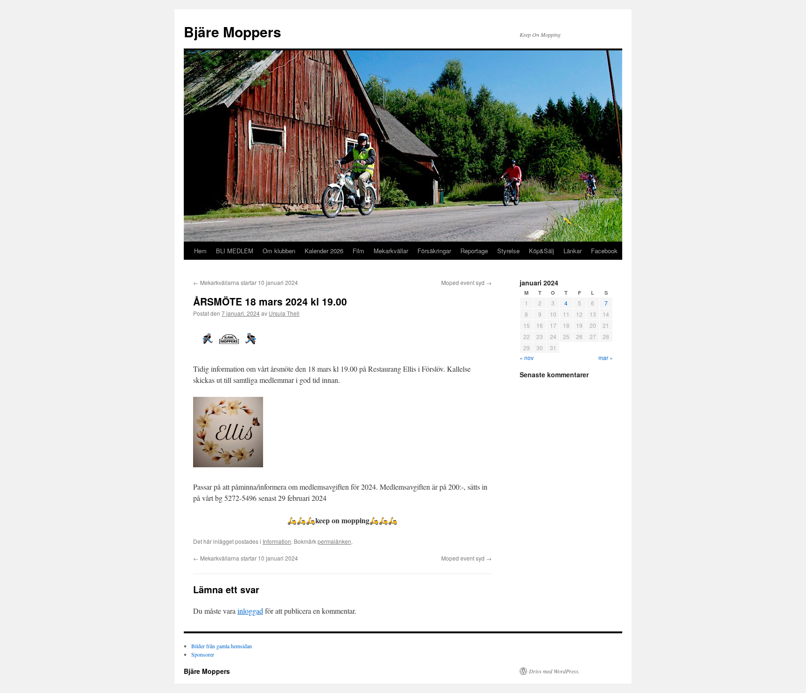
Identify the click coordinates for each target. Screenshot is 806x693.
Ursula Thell (284, 313)
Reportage (474, 250)
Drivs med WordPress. (554, 671)
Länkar (572, 250)
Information (277, 541)
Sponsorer (202, 654)
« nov (527, 357)
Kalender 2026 (324, 250)
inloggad (250, 611)
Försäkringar (434, 250)
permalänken (334, 541)
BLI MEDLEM (234, 250)
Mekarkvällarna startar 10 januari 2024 (245, 282)
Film (358, 250)
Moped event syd (466, 282)
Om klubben (279, 250)
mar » (605, 357)
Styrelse (508, 250)
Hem (200, 250)
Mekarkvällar (391, 250)
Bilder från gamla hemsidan (221, 646)
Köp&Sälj (541, 250)
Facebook (604, 250)
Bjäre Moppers (232, 31)
